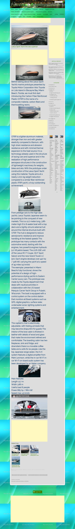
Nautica (21, 9)
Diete (34, 16)
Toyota (12, 470)
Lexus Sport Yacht (38, 469)
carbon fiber (29, 469)
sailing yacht (53, 97)
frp (34, 469)
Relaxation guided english (27, 11)
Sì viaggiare (13, 16)
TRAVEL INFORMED (15, 11)
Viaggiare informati (49, 9)
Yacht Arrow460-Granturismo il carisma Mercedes (37, 474)
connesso (17, 481)
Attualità (39, 14)
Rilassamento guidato (41, 11)
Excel (16, 9)
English (19, 16)
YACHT (15, 470)
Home (12, 9)
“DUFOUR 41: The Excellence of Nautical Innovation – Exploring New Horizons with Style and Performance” (55, 76)
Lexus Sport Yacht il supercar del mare (19, 474)
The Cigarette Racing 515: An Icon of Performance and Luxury (56, 64)
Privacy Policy (40, 16)
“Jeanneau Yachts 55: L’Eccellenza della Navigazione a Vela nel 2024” (56, 73)
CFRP (32, 469)
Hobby (56, 14)
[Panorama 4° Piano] (29, 6)
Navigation (28, 9)
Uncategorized (52, 127)
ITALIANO (35, 9)
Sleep (51, 120)
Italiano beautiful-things (16, 14)
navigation (43, 469)
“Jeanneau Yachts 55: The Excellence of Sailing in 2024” (56, 70)
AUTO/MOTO (52, 86)
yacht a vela (53, 112)
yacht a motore (53, 111)
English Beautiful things (29, 14)
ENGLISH (41, 9)
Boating (25, 469)
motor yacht (17, 469)
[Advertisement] (31, 20)
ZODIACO (62, 14)
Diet (24, 16)
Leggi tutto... (38, 491)
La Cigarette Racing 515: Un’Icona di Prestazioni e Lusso (55, 67)
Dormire (50, 11)
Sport (51, 14)
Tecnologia (45, 14)
